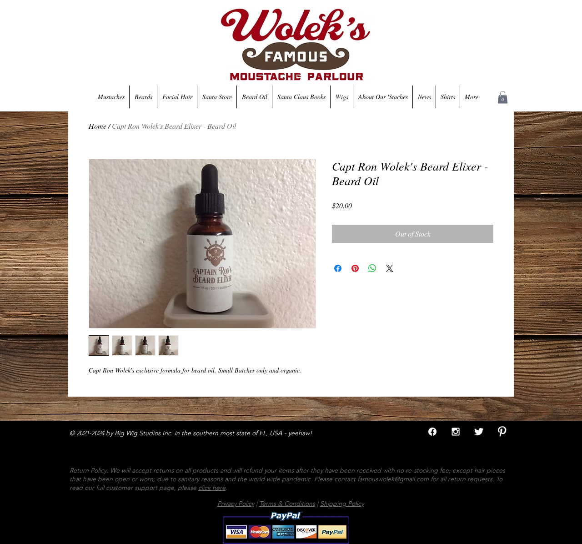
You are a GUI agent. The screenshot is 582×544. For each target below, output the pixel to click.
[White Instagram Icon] (455, 431)
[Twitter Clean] (478, 431)
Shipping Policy (342, 503)
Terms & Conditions (287, 503)
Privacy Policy (235, 503)
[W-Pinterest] (502, 431)
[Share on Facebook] (337, 268)
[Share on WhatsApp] (372, 268)
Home (97, 126)
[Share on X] (389, 268)
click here (212, 488)
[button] (502, 97)
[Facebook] (432, 431)
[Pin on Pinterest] (355, 268)
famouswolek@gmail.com (393, 479)
